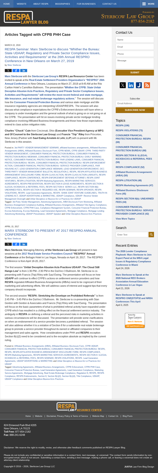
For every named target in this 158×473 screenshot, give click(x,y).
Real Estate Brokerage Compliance (59, 373)
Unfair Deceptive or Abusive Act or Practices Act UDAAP (55, 199)
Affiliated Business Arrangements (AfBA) (32, 346)
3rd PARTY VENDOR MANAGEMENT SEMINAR (37, 148)
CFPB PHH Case (31, 208)
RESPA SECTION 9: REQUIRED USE (40, 190)
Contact (109, 4)
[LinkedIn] (131, 85)
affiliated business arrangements (74, 148)
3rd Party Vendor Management (26, 202)
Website (21, 4)
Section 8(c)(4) (68, 376)
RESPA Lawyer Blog (26, 17)
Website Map (98, 416)
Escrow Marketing (31, 211)
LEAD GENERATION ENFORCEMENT (81, 169)
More (151, 4)
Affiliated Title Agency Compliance (91, 205)
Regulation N (82, 373)
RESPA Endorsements (27, 376)
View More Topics (125, 218)
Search (151, 234)
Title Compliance (83, 376)
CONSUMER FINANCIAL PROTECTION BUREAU (52, 154)
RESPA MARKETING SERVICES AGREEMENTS (55, 355)
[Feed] (147, 85)
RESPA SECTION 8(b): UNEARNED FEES (135, 200)
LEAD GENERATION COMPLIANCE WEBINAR (41, 169)
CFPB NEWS (64, 151)
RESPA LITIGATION (26, 181)
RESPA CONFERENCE (29, 178)
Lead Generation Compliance (80, 370)
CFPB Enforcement (13, 208)
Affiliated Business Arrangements (60, 205)
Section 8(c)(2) (54, 376)
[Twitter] (123, 85)
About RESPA (40, 4)
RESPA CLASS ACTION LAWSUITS (81, 175)
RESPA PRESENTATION (31, 184)
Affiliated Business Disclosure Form (41, 151)
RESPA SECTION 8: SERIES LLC (61, 187)
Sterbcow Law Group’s (45, 76)
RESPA (73, 172)
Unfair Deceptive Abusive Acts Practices (83, 214)
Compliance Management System (55, 208)
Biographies (62, 4)
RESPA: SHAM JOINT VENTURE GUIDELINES (75, 193)
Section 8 (42, 376)
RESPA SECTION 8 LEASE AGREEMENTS (64, 184)
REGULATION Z (61, 172)
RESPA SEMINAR (67, 190)
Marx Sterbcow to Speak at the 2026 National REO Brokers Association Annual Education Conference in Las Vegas (132, 279)
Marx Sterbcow (13, 76)
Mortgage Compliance (77, 211)
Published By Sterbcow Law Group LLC (128, 17)
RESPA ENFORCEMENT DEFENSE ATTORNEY (63, 178)
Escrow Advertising (13, 211)
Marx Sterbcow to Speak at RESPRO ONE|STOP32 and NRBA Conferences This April (134, 298)
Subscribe (135, 98)
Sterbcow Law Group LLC (42, 466)
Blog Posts (128, 416)
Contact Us (113, 416)
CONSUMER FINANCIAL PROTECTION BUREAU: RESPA (78, 349)
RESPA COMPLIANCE (90, 352)
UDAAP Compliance (65, 196)
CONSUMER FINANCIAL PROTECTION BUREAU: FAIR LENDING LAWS (47, 160)
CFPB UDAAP (78, 151)
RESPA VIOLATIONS (64, 358)
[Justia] (139, 85)
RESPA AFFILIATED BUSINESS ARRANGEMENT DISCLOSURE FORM (45, 352)
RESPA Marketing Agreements (50, 181)
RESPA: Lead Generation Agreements (35, 193)
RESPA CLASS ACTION (53, 175)
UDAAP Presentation (35, 214)
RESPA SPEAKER (85, 190)
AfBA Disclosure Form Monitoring (78, 202)
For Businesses (86, 4)
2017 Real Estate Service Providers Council (47, 253)
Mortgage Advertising (33, 373)
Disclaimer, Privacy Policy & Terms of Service (67, 416)
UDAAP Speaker (53, 214)
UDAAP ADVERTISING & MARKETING (37, 196)
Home (6, 4)
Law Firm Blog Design (139, 466)
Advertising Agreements (51, 202)
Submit (134, 72)
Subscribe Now (135, 110)
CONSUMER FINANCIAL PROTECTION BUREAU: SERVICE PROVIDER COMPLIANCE (54, 166)
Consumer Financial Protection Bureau (37, 102)
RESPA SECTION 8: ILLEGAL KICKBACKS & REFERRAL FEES (134, 158)
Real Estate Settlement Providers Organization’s (57, 80)
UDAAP (96, 376)
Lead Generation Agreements (53, 211)
